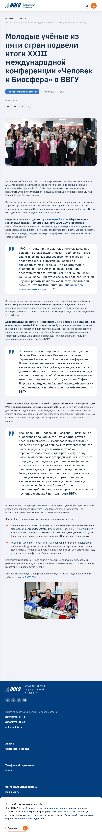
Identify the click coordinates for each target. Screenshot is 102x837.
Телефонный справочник (20, 765)
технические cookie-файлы (60, 807)
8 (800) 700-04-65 (15, 722)
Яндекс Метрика (27, 811)
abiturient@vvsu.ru (15, 727)
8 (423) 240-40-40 (15, 716)
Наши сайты (12, 791)
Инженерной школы (57, 219)
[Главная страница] (12, 689)
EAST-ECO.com (33, 577)
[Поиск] (87, 6)
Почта (8, 770)
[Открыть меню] (94, 6)
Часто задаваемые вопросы (21, 786)
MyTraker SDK (55, 811)
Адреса (9, 743)
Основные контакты (17, 748)
